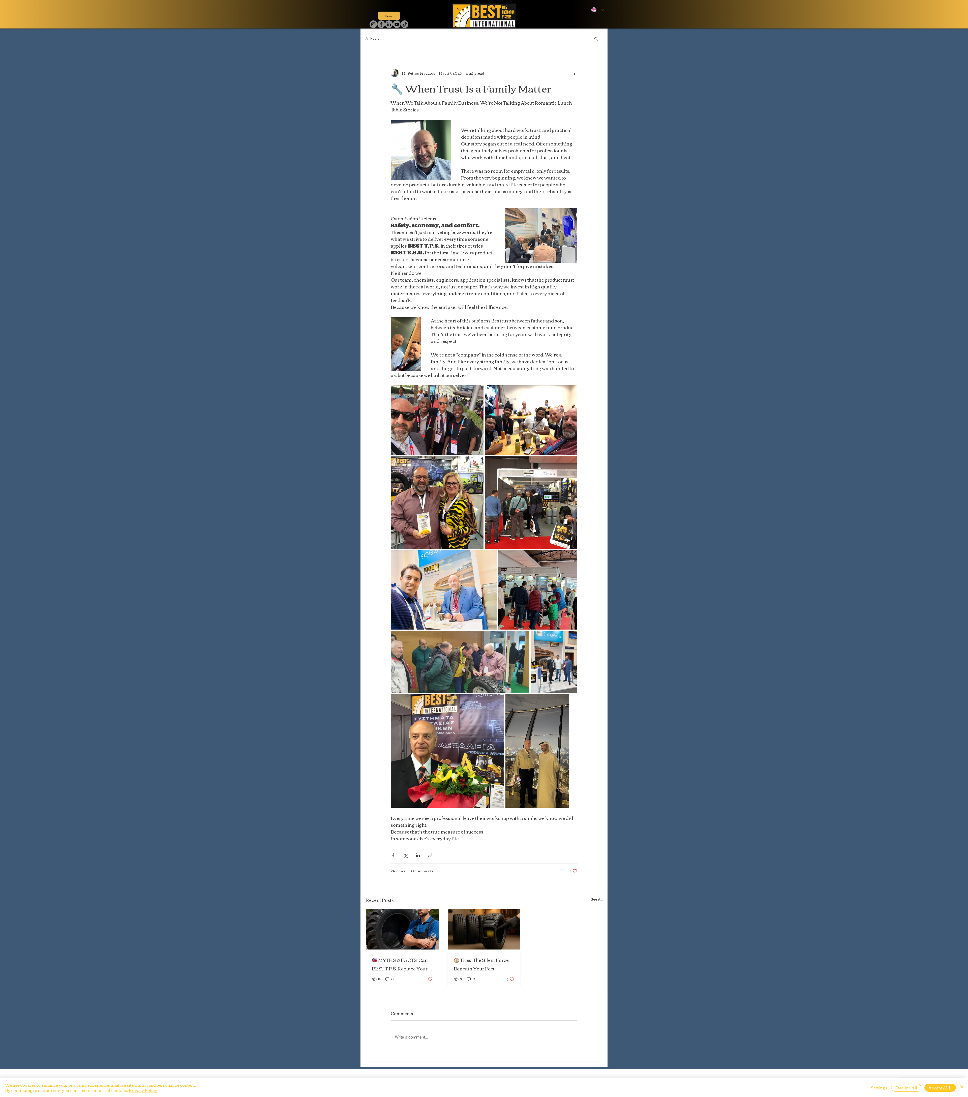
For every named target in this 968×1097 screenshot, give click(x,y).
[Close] (962, 1087)
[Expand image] (437, 420)
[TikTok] (404, 24)
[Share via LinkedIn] (417, 855)
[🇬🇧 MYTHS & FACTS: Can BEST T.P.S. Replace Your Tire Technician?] (402, 929)
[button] (596, 39)
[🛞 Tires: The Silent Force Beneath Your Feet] (484, 929)
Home (389, 16)
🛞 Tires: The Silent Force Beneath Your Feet (481, 964)
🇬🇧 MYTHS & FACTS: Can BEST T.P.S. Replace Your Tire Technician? (400, 964)
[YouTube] (397, 24)
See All (596, 899)
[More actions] (574, 73)
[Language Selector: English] (596, 9)
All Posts (372, 38)
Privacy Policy (143, 1090)
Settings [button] (879, 1087)
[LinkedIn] (389, 24)
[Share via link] (430, 855)
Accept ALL (940, 1087)
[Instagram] (373, 24)
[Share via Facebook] (393, 855)
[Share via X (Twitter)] (405, 855)
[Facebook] (381, 24)
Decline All (906, 1087)
